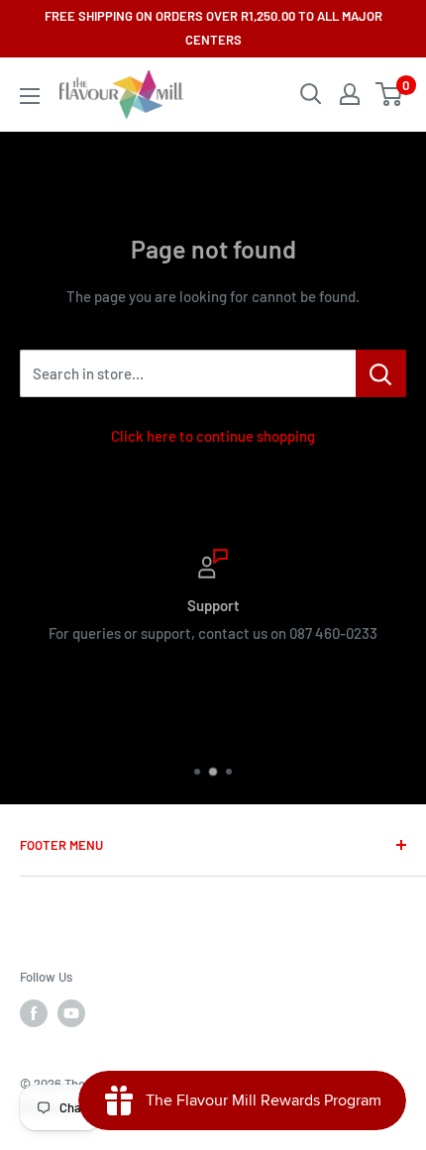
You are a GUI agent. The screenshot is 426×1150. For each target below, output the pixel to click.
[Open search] (311, 94)
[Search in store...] (381, 373)
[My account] (350, 94)
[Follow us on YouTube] (71, 1013)
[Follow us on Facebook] (34, 1013)
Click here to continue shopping (213, 436)
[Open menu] (30, 96)
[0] (389, 94)
